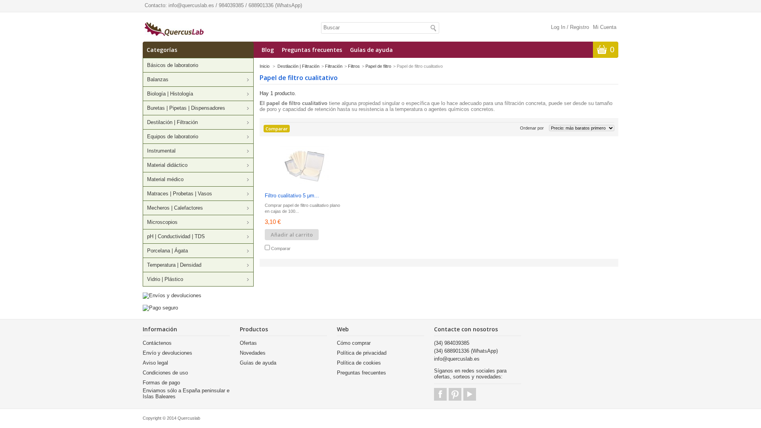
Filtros (354, 66)
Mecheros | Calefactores (175, 208)
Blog (268, 50)
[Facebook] (440, 394)
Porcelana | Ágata (167, 251)
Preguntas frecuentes (312, 50)
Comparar (281, 248)
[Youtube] (469, 394)
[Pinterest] (455, 394)
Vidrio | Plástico (165, 279)
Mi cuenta (604, 27)
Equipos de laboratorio (172, 136)
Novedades (253, 353)
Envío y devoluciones (167, 353)
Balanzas (157, 79)
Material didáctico (167, 165)
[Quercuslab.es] (174, 29)
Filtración (333, 66)
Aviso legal (155, 363)
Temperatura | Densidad (174, 265)
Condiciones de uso (165, 373)
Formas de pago (161, 383)
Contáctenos (157, 343)
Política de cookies (359, 363)
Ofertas (248, 343)
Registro (579, 27)
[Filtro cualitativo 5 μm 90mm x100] (304, 165)
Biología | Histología (170, 94)
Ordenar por (532, 128)
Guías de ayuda (371, 50)
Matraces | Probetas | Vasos (179, 194)
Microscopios (162, 222)
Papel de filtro (378, 66)
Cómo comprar (354, 343)
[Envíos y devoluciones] (172, 295)
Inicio (265, 66)
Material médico (165, 179)
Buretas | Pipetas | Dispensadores (186, 108)
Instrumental (161, 151)
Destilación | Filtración (172, 122)
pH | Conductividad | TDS (176, 236)
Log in (558, 27)
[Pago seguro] (160, 308)
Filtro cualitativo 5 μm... (292, 196)
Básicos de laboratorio (172, 65)
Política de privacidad (361, 353)
